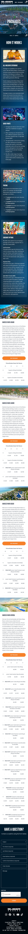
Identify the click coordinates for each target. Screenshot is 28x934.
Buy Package (19, 2)
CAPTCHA (3, 890)
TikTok (22, 914)
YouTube (18, 914)
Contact (14, 920)
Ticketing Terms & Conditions (14, 922)
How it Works (14, 35)
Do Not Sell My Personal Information (14, 930)
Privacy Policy (14, 925)
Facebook (10, 914)
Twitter (14, 914)
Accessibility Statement (14, 927)
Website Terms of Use (14, 924)
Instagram (6, 914)
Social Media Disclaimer (14, 928)
